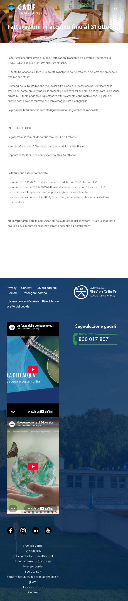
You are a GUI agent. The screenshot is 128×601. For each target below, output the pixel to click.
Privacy (12, 287)
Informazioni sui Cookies (23, 301)
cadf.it (24, 192)
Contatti (26, 287)
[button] (122, 8)
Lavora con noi (47, 287)
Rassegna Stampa (35, 293)
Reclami (12, 293)
